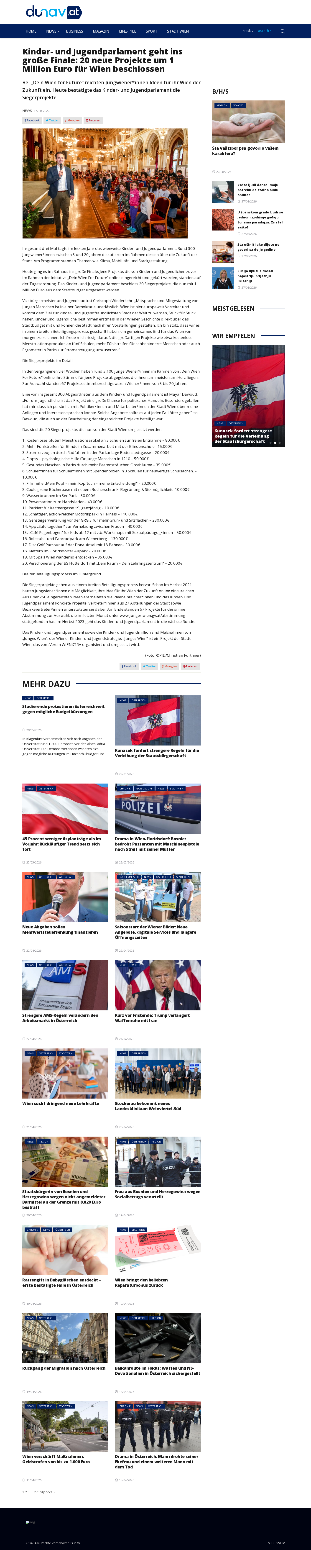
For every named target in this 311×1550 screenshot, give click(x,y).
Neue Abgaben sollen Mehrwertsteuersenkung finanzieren (60, 929)
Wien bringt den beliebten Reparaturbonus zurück (141, 1282)
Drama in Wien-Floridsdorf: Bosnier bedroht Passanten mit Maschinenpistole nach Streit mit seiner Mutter (157, 844)
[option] (248, 396)
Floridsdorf (144, 788)
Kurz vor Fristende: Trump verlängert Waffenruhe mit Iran (152, 1017)
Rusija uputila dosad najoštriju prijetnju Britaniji (255, 276)
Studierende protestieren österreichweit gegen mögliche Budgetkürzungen (63, 709)
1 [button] (270, 443)
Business (74, 31)
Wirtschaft (66, 877)
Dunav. (75, 1543)
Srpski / (248, 30)
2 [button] (275, 443)
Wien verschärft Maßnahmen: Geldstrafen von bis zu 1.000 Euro (56, 1459)
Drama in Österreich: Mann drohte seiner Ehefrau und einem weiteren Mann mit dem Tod (156, 1462)
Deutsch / (264, 30)
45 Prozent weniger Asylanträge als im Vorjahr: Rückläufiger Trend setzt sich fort (61, 844)
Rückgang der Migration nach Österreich (63, 1368)
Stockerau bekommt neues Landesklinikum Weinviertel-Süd (148, 1106)
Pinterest (94, 120)
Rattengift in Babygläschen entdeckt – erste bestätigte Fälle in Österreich (61, 1282)
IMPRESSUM (276, 1543)
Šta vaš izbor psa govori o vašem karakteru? (245, 150)
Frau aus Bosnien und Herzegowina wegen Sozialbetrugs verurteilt (158, 1194)
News (51, 31)
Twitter (53, 120)
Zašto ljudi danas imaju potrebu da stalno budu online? (257, 190)
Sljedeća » (47, 1492)
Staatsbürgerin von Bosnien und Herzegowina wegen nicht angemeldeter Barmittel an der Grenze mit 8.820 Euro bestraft (63, 1199)
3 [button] (279, 443)
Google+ (73, 120)
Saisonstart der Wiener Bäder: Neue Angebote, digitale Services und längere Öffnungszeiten (155, 932)
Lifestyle (127, 31)
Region (43, 1141)
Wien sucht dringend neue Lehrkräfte (60, 1103)
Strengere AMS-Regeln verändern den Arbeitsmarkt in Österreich (60, 1017)
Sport (151, 31)
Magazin (101, 31)
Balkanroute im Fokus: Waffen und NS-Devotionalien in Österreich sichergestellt (157, 1370)
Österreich (44, 698)
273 (36, 1492)
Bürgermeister (129, 877)
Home (31, 31)
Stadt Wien (178, 31)
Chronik (125, 788)
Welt (134, 965)
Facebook (33, 120)
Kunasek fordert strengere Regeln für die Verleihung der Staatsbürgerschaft (157, 753)
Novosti (238, 105)
